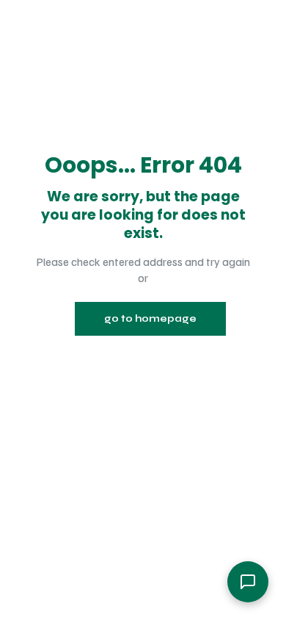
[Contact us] (247, 581)
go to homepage (150, 319)
